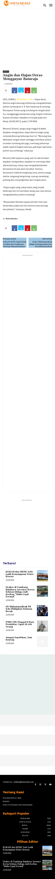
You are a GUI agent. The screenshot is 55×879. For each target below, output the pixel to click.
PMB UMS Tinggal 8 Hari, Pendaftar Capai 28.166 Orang (20, 624)
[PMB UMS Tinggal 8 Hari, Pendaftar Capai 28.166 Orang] (42, 626)
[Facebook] (14, 90)
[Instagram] (40, 784)
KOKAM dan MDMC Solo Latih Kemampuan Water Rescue (20, 574)
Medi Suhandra (11, 218)
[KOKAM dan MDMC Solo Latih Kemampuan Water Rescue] (42, 575)
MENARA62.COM (24, 99)
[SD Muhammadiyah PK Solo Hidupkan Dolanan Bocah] (42, 610)
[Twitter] (21, 90)
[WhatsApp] (34, 90)
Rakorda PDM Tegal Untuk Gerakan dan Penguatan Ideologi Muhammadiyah (14, 244)
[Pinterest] (27, 90)
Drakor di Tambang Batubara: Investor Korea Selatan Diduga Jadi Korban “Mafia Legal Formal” (20, 592)
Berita (5, 72)
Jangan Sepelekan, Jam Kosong (19, 638)
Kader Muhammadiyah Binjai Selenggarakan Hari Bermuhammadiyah (40, 244)
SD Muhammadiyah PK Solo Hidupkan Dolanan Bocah (19, 609)
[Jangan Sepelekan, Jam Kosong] (42, 641)
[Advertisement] (27, 38)
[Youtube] (50, 784)
